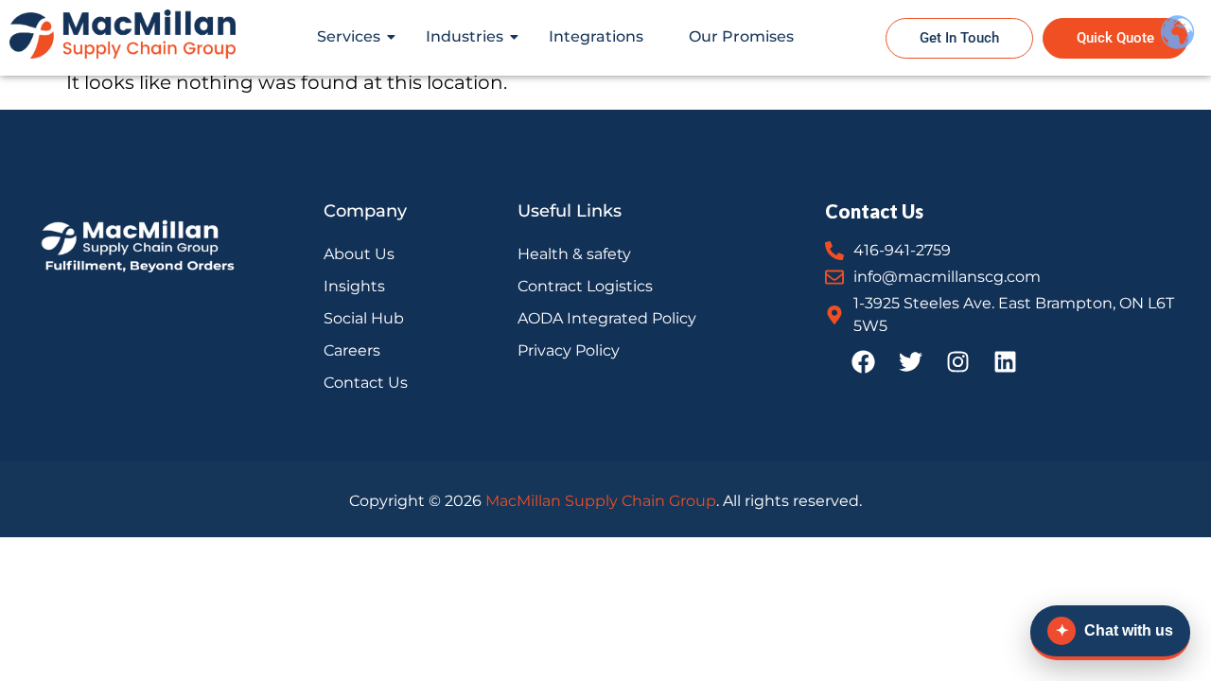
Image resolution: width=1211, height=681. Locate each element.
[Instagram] (957, 361)
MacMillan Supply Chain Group (600, 501)
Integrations (596, 36)
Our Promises (741, 36)
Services (348, 36)
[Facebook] (862, 361)
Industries (464, 36)
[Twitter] (910, 361)
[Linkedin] (1004, 361)
